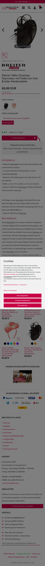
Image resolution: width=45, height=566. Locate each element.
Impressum (36, 553)
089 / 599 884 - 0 (24, 1)
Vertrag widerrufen (23, 553)
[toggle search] (29, 7)
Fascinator (14, 164)
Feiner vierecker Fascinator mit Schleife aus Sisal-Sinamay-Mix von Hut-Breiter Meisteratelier (10, 352)
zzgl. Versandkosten (8, 93)
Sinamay (22, 187)
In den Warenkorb (18, 138)
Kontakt (34, 557)
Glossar (6, 445)
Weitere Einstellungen (10, 290)
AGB (27, 557)
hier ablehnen (8, 276)
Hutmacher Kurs (9, 429)
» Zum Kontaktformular (10, 483)
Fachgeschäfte (8, 439)
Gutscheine (7, 432)
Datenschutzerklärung (10, 274)
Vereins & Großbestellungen (13, 436)
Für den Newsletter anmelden (22, 506)
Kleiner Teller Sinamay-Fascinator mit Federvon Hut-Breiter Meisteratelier (33, 351)
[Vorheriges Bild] (3, 30)
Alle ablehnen (22, 305)
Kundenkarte (8, 442)
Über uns (6, 423)
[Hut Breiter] (10, 8)
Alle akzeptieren (22, 295)
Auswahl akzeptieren (22, 300)
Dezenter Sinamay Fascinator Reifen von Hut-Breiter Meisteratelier (10, 313)
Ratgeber (6, 426)
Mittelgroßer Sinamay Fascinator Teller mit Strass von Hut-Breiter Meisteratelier (32, 313)
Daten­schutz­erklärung (16, 557)
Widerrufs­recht (9, 553)
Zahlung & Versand (10, 449)
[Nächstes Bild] (42, 30)
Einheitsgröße (8, 122)
